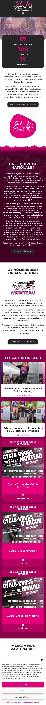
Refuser (23, 691)
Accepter (23, 685)
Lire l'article (23, 396)
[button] (43, 660)
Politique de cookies (13, 702)
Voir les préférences (23, 697)
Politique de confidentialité (30, 702)
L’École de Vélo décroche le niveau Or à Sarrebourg (23, 390)
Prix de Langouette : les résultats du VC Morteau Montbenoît (23, 429)
